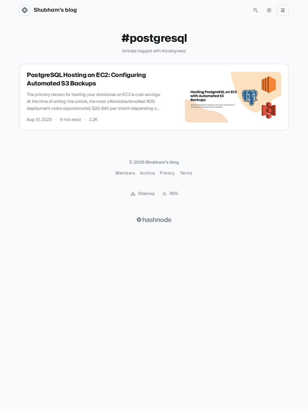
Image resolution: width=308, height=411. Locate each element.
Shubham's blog (55, 10)
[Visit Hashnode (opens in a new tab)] (154, 220)
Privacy (167, 173)
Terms (186, 173)
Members (125, 173)
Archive (147, 173)
